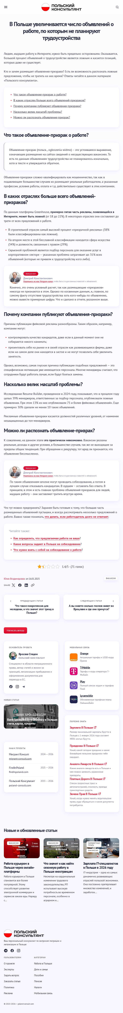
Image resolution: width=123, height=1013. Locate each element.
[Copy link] (32, 585)
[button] (6, 7)
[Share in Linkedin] (26, 585)
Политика (9, 987)
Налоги (38, 987)
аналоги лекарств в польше (86, 764)
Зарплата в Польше (81, 727)
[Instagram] (17, 686)
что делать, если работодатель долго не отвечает (76, 516)
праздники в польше (82, 746)
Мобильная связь (43, 993)
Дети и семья (41, 969)
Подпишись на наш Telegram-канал (38, 281)
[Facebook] (11, 686)
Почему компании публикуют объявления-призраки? (47, 106)
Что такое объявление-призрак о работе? (39, 94)
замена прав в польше (84, 794)
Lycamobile (86, 696)
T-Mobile (85, 667)
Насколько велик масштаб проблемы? (37, 112)
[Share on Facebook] (20, 585)
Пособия (39, 975)
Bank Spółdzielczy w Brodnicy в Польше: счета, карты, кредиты (32, 722)
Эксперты (9, 969)
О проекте (9, 963)
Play (82, 681)
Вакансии (111, 578)
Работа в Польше (43, 963)
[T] (23, 686)
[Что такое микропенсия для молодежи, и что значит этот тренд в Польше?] (32, 607)
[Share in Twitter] (13, 585)
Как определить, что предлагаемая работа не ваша (46, 538)
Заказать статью (12, 981)
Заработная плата (94, 844)
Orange (84, 653)
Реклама (8, 993)
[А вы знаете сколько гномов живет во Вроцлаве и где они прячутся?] (91, 607)
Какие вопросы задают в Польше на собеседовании (46, 544)
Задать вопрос (11, 975)
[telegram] (6, 950)
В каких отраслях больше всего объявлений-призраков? (49, 100)
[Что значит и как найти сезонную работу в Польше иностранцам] (61, 848)
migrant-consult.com (20, 758)
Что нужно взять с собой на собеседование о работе (47, 550)
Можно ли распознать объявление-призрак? (41, 117)
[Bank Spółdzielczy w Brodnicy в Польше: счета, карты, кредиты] (31, 716)
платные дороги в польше (86, 779)
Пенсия (38, 981)
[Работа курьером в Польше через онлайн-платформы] (22, 848)
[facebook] (12, 950)
